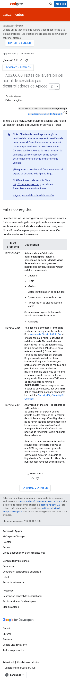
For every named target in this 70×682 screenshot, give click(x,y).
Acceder (61, 4)
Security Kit (44, 395)
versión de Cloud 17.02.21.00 (45, 334)
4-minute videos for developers (19, 601)
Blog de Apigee (11, 607)
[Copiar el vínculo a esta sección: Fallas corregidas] (35, 210)
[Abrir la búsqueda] (51, 4)
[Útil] (21, 60)
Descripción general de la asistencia (22, 571)
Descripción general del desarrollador (22, 596)
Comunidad (9, 566)
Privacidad (8, 662)
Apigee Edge (9, 53)
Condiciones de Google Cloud (20, 667)
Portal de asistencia (13, 582)
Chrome (7, 634)
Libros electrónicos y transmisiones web (24, 552)
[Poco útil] (26, 60)
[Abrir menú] (5, 4)
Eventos (7, 542)
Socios (6, 547)
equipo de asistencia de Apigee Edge (32, 173)
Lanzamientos (13, 15)
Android (7, 628)
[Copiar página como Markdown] (52, 86)
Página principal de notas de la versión (33, 195)
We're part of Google (14, 536)
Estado (6, 577)
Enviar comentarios (18, 67)
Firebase (7, 639)
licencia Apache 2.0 (50, 505)
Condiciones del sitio (28, 662)
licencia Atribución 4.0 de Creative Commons (40, 501)
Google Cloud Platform (15, 644)
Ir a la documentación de (45, 114)
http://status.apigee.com (26, 184)
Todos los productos (13, 650)
